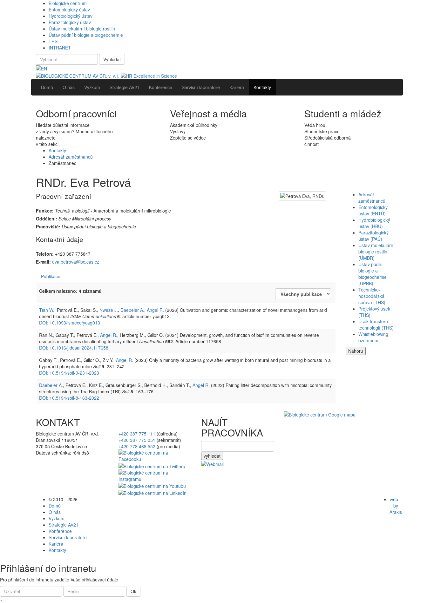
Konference (60, 531)
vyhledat (212, 456)
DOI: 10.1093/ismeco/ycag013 (69, 322)
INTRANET (60, 47)
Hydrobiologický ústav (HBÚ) (374, 223)
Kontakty (57, 150)
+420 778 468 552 (137, 446)
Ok (133, 591)
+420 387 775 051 (137, 440)
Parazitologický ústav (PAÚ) (373, 235)
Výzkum (56, 518)
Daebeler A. (132, 310)
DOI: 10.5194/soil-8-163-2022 (69, 398)
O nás (55, 512)
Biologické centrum (68, 3)
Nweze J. (108, 310)
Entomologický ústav (69, 9)
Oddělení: (46, 218)
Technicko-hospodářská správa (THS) (371, 295)
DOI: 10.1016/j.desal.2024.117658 (73, 347)
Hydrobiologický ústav (70, 16)
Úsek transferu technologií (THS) (376, 324)
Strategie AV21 (63, 524)
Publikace (50, 276)
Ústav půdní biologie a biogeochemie (86, 35)
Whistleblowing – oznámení (375, 337)
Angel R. (155, 310)
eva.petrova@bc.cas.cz (75, 262)
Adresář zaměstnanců (71, 157)
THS (53, 41)
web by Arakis (396, 505)
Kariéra (56, 544)
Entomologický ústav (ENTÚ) (373, 210)
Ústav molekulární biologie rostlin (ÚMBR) (376, 251)
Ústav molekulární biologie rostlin (82, 28)
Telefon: (45, 254)
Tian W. (46, 310)
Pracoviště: (48, 226)
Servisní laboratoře (68, 537)
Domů (55, 505)
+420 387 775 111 (137, 433)
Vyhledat (112, 59)
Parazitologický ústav (70, 22)
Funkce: (45, 210)
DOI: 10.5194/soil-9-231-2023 (69, 373)
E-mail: (43, 262)
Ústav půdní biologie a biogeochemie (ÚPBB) (372, 273)
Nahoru (355, 351)
